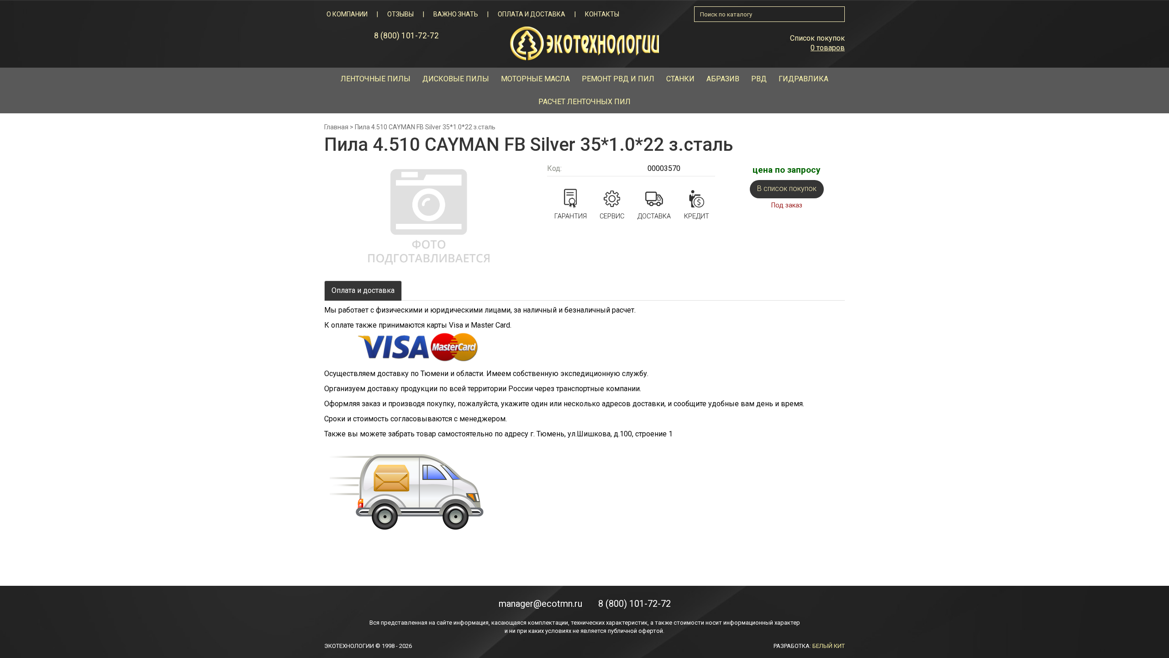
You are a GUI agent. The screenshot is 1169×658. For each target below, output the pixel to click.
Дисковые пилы (455, 78)
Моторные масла (535, 78)
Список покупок (817, 38)
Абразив (722, 78)
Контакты (602, 14)
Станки (680, 78)
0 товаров (828, 47)
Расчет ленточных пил (584, 101)
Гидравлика (803, 78)
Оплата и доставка (531, 14)
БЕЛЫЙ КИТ (828, 645)
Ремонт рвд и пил (618, 78)
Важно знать (455, 14)
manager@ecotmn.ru (540, 603)
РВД (759, 78)
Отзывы (400, 14)
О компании (347, 14)
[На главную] (584, 42)
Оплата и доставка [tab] (363, 290)
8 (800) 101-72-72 (406, 35)
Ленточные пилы (376, 78)
